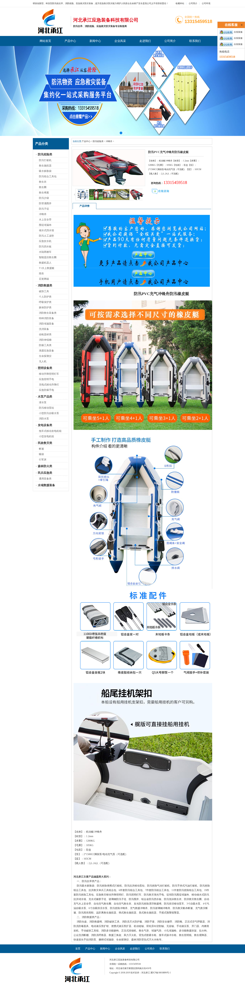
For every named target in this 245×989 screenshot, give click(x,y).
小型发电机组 (46, 436)
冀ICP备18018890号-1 (160, 972)
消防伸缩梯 (45, 340)
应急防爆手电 (46, 390)
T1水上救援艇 (46, 268)
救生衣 (42, 182)
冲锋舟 (42, 214)
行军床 (42, 459)
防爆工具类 (45, 345)
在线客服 (238, 32)
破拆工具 (44, 291)
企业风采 (120, 40)
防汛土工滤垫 (46, 235)
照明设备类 (45, 367)
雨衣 (41, 273)
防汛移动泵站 (46, 407)
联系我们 (195, 40)
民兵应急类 (45, 472)
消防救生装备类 (47, 313)
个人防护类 (45, 296)
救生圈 (42, 187)
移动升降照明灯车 (49, 374)
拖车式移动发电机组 (50, 431)
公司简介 (193, 3)
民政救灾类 (45, 442)
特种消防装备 (46, 318)
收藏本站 (180, 3)
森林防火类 (45, 466)
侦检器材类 (45, 334)
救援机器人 (45, 262)
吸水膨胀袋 (45, 171)
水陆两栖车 (45, 252)
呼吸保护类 (45, 302)
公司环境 (206, 3)
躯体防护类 (45, 307)
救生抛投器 (45, 165)
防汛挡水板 (45, 246)
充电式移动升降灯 (49, 384)
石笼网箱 (44, 279)
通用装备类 (45, 478)
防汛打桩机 (45, 160)
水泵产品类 (45, 396)
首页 (77, 948)
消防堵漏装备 (46, 323)
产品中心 (70, 40)
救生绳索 (44, 192)
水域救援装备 (46, 485)
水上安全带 (45, 219)
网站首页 (45, 40)
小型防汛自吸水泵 (49, 413)
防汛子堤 (44, 208)
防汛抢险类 (45, 154)
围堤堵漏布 (45, 225)
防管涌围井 (45, 203)
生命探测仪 (45, 356)
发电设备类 (45, 425)
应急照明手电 (46, 379)
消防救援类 (45, 285)
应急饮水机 (45, 241)
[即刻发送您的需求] (160, 193)
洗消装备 (44, 329)
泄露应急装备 (46, 350)
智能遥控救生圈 (47, 257)
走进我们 (145, 40)
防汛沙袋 (44, 198)
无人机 (42, 361)
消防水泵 (44, 418)
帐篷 (41, 448)
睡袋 (41, 454)
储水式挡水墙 (46, 230)
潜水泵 (42, 402)
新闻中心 (95, 40)
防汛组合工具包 (47, 176)
